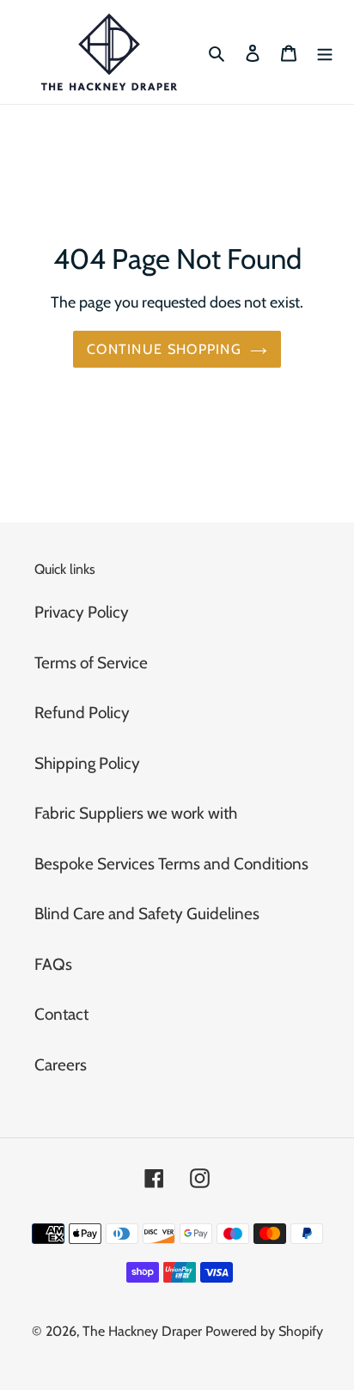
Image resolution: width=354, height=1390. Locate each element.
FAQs (53, 964)
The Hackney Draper (142, 1331)
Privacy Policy (81, 612)
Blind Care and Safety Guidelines (146, 914)
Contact (61, 1014)
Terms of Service (91, 663)
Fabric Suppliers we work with (135, 813)
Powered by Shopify (264, 1331)
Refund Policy (82, 712)
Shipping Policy (87, 763)
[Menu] (325, 52)
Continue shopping (164, 348)
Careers (60, 1065)
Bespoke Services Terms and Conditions (171, 864)
